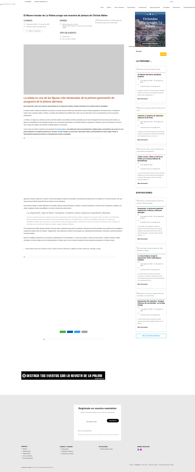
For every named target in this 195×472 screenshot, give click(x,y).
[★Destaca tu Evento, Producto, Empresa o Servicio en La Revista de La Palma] (63, 379)
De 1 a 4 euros (66, 39)
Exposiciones (66, 36)
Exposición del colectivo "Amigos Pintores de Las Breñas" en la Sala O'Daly (151, 303)
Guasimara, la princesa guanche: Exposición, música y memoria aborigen (150, 210)
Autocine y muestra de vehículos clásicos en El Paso (150, 117)
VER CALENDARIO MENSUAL (151, 336)
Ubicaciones (65, 449)
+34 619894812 (28, 1)
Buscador (139, 51)
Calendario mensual (67, 451)
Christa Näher (61, 129)
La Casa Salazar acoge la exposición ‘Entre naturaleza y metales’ (149, 258)
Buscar (163, 54)
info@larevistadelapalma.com (41, 1)
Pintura (74, 39)
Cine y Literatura (27, 456)
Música (25, 449)
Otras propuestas (28, 458)
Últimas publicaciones (106, 449)
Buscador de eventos (68, 453)
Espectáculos (27, 451)
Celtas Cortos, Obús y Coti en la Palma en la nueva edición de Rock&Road (150, 159)
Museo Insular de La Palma (70, 24)
